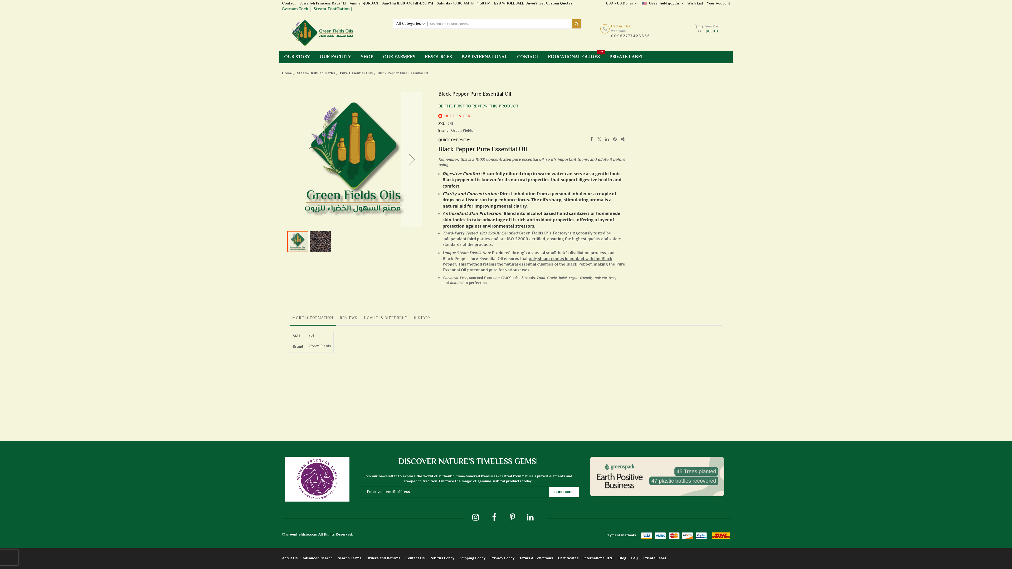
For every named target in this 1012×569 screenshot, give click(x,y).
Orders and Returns (383, 558)
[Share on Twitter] (599, 139)
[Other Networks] (623, 139)
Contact (289, 4)
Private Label (654, 558)
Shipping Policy (472, 558)
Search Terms (349, 558)
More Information (313, 318)
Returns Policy (442, 558)
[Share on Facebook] (591, 139)
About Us (290, 558)
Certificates (568, 558)
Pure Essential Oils (356, 73)
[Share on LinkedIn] (607, 139)
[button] (411, 159)
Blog (622, 558)
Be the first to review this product (478, 106)
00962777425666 (630, 36)
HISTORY (422, 318)
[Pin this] (615, 139)
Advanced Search (318, 558)
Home (287, 73)
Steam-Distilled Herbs (316, 73)
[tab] (313, 319)
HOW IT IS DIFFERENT (385, 318)
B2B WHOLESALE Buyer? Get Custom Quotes (533, 4)
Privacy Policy (502, 558)
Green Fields (462, 131)
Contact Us (415, 558)
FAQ (634, 558)
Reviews (348, 318)
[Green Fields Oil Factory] (325, 33)
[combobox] (499, 23)
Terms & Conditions (536, 558)
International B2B (598, 558)
